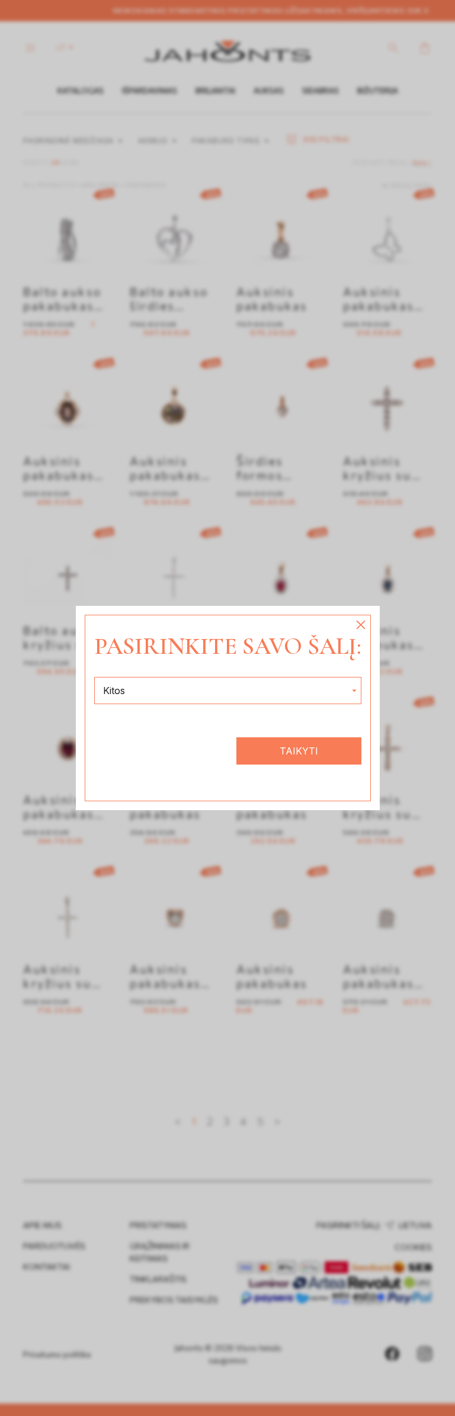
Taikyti (299, 751)
